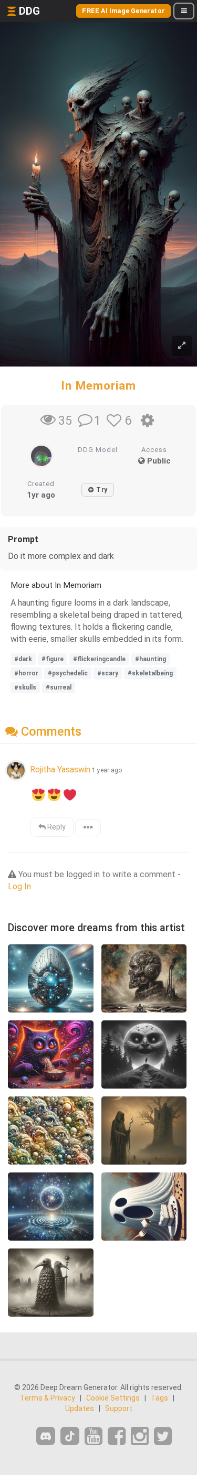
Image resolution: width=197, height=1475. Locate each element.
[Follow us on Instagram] (140, 1436)
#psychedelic (68, 673)
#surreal (58, 687)
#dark (23, 659)
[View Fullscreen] (182, 346)
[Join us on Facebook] (117, 1436)
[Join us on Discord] (45, 1436)
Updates (79, 1408)
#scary (107, 673)
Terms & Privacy (47, 1398)
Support (118, 1408)
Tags (159, 1398)
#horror (26, 673)
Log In (19, 886)
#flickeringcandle (99, 659)
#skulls (25, 687)
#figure (53, 659)
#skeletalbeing (150, 673)
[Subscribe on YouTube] (93, 1436)
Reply (56, 827)
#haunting (150, 659)
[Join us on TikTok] (69, 1436)
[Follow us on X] (163, 1436)
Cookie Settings (113, 1398)
